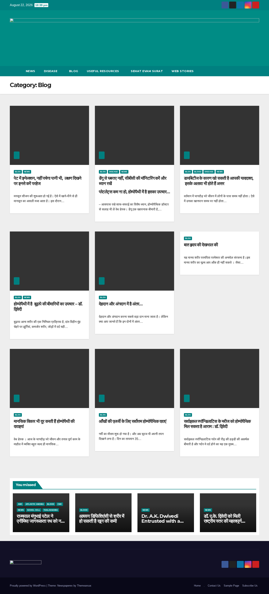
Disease (51, 71)
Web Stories (183, 71)
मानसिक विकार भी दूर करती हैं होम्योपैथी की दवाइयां (44, 424)
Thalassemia (51, 510)
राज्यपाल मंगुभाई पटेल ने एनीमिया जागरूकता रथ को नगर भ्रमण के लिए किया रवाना (41, 521)
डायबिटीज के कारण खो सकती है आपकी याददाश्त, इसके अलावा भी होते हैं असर (218, 181)
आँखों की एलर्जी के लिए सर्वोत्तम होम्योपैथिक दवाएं (132, 421)
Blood (197, 172)
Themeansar (84, 585)
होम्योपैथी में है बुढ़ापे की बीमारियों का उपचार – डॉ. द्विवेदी (48, 306)
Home (197, 585)
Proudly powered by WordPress (28, 585)
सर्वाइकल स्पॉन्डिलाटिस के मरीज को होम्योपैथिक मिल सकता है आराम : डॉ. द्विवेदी (217, 424)
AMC (20, 504)
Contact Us (214, 585)
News (30, 71)
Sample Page (231, 585)
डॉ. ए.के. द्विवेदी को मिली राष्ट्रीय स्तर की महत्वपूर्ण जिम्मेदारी (223, 521)
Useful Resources (103, 71)
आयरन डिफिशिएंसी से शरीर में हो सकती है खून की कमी (101, 518)
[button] (249, 71)
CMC (60, 504)
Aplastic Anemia (35, 504)
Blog (73, 71)
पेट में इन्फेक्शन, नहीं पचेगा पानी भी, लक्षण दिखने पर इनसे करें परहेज (47, 181)
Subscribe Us (250, 585)
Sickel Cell (33, 510)
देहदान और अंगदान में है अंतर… (121, 304)
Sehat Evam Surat (147, 71)
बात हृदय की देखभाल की (201, 244)
